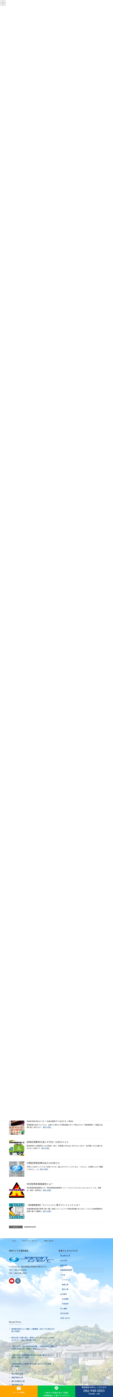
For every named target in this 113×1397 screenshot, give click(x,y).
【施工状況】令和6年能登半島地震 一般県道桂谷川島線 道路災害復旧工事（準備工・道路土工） (33, 1347)
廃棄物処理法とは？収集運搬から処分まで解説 (50, 1121)
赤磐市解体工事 (17, 1385)
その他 (62, 1275)
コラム (14, 1241)
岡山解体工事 (65, 1256)
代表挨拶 (65, 1304)
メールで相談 (19, 1392)
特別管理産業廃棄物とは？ (40, 1184)
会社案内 (63, 1294)
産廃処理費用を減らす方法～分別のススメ (48, 1142)
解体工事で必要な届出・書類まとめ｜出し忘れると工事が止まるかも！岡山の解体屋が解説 (32, 1339)
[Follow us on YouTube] (11, 1281)
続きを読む (47, 1127)
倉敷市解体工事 (17, 1377)
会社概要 (65, 1299)
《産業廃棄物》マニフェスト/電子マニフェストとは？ (53, 1205)
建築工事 (65, 1285)
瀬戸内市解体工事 (18, 1381)
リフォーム (66, 1280)
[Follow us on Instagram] (18, 1281)
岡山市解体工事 (17, 1374)
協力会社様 (64, 1313)
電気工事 (65, 1289)
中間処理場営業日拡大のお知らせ (43, 1163)
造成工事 (63, 1265)
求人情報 (63, 1309)
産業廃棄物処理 (30, 1227)
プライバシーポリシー (30, 1241)
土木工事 (63, 1260)
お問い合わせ (49, 1241)
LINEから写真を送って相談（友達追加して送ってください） (56, 1394)
